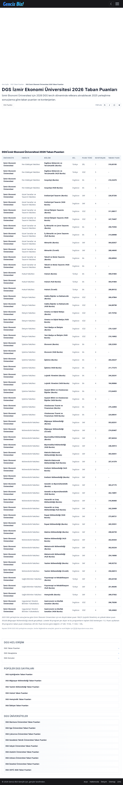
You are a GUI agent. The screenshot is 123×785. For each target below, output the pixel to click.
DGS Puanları (7, 105)
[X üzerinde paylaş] (105, 105)
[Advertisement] (61, 25)
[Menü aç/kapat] (117, 3)
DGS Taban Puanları (17, 84)
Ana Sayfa (5, 84)
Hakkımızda (94, 782)
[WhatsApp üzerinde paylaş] (114, 105)
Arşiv (86, 782)
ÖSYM (75, 628)
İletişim (104, 782)
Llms (119, 782)
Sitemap (112, 782)
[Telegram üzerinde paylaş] (119, 105)
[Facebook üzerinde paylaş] (109, 105)
